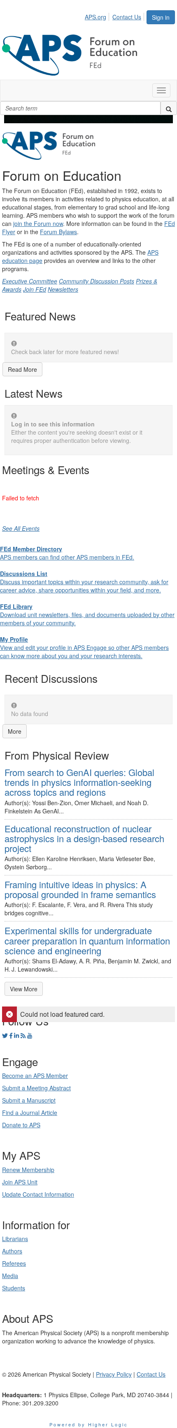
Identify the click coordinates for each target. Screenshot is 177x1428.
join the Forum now (38, 223)
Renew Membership (28, 1169)
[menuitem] (98, 15)
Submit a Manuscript (29, 1100)
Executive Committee (29, 281)
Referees (14, 1263)
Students (13, 1288)
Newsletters (63, 289)
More (14, 731)
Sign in (161, 17)
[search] (169, 108)
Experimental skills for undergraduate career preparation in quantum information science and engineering (87, 940)
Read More (22, 369)
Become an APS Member (35, 1075)
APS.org (95, 17)
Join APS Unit (19, 1182)
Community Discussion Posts (96, 281)
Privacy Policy (114, 1374)
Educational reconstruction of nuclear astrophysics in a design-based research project (84, 838)
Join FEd (34, 289)
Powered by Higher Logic (88, 1424)
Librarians (15, 1239)
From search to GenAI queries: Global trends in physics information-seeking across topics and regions (79, 782)
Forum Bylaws (58, 232)
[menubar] (115, 15)
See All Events (21, 528)
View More (23, 989)
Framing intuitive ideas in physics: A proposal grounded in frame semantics (80, 889)
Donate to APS (21, 1125)
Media (10, 1275)
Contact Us (126, 17)
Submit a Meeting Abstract (36, 1088)
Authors (12, 1251)
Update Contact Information (38, 1194)
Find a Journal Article (29, 1112)
